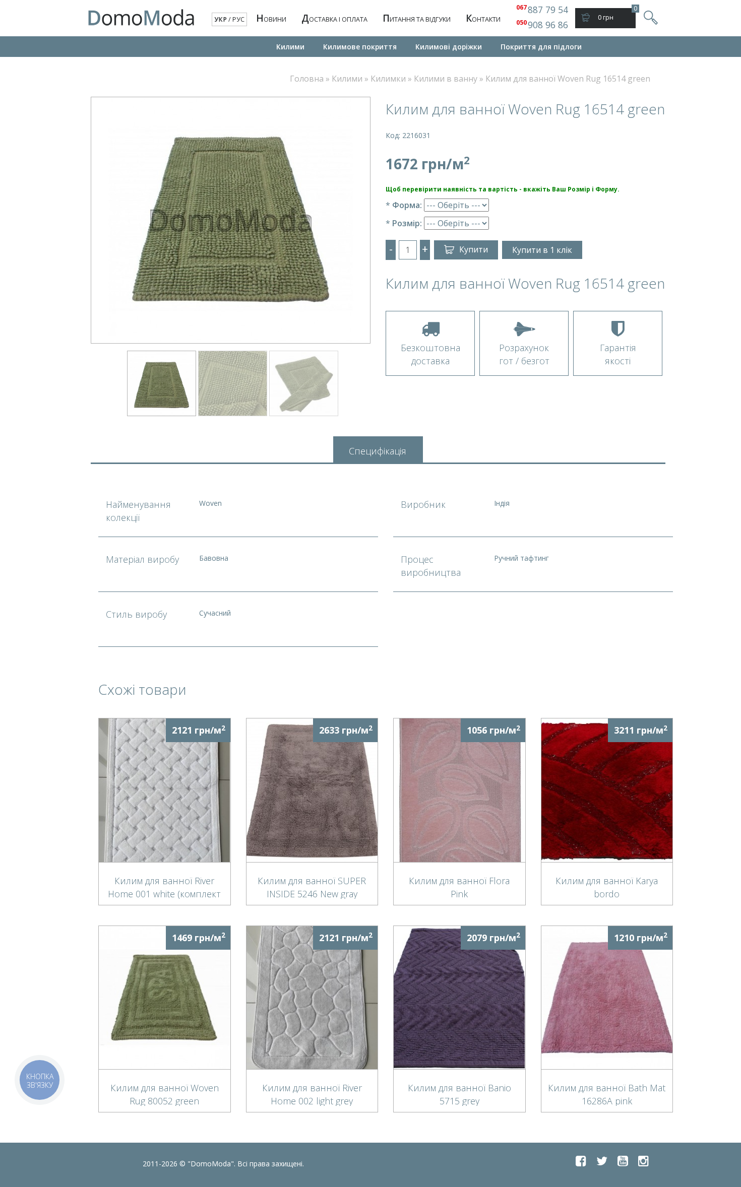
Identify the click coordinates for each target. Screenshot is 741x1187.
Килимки (388, 78)
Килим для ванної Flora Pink (459, 887)
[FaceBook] (581, 1161)
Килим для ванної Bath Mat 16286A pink (606, 1094)
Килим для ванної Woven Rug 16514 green (567, 78)
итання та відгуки (417, 18)
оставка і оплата (334, 18)
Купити (473, 249)
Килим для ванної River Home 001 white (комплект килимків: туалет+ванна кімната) (164, 887)
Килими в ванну (445, 78)
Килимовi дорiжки (448, 46)
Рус (238, 19)
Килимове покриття (360, 46)
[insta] (643, 1161)
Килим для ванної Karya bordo (606, 887)
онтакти (483, 18)
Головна (307, 78)
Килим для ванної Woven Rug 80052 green (164, 1094)
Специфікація (377, 451)
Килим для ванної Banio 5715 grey (459, 1094)
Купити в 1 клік (542, 249)
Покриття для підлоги (541, 46)
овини (271, 18)
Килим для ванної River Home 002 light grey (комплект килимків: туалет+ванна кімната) (312, 1094)
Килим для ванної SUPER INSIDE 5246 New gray (312, 887)
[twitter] (601, 1161)
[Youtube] (623, 1161)
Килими (290, 46)
